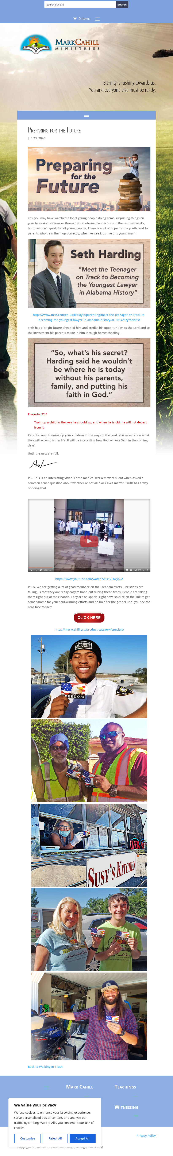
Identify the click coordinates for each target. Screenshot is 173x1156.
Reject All (55, 1138)
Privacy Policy (146, 1136)
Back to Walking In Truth (45, 1067)
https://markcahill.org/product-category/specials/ (89, 629)
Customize (27, 1138)
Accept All (82, 1138)
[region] (54, 1123)
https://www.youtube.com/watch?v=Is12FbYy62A (89, 579)
